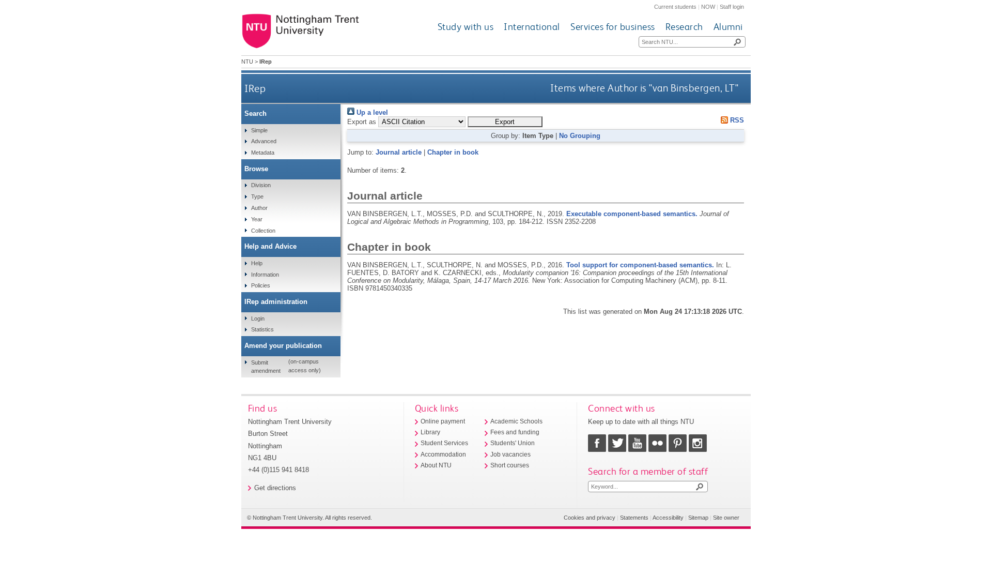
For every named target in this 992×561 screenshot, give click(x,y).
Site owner (726, 517)
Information (265, 274)
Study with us (466, 27)
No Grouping (579, 136)
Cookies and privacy (589, 517)
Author (259, 208)
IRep (255, 88)
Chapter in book (452, 152)
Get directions (275, 488)
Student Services (444, 443)
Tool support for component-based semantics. (640, 265)
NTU (247, 61)
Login (258, 318)
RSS (736, 120)
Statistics (262, 329)
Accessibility (668, 517)
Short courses (509, 465)
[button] (505, 121)
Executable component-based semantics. (632, 214)
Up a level (371, 112)
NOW (708, 7)
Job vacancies (510, 454)
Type (257, 196)
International (532, 27)
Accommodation (443, 454)
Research (684, 27)
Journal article (399, 152)
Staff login (732, 7)
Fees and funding (514, 432)
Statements (634, 517)
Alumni (728, 27)
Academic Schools (516, 421)
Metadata (262, 152)
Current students (675, 7)
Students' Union (512, 443)
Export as (361, 122)
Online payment (443, 421)
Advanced (263, 141)
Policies (260, 285)
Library (430, 432)
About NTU (436, 465)
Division (261, 185)
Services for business (612, 27)
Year (256, 219)
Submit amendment (266, 366)
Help (256, 263)
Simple (259, 130)
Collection (263, 231)
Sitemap (698, 517)
